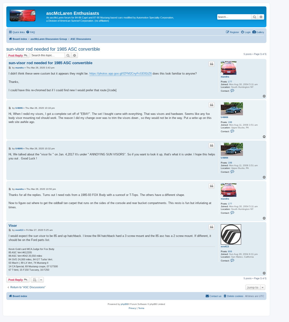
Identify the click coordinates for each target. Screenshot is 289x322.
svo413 (225, 246)
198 (230, 122)
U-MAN (224, 117)
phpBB (124, 304)
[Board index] (26, 14)
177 (230, 81)
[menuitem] (258, 32)
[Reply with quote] (211, 64)
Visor (13, 225)
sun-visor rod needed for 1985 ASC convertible (53, 49)
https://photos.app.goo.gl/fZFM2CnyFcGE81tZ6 (120, 73)
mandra (225, 76)
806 (230, 251)
